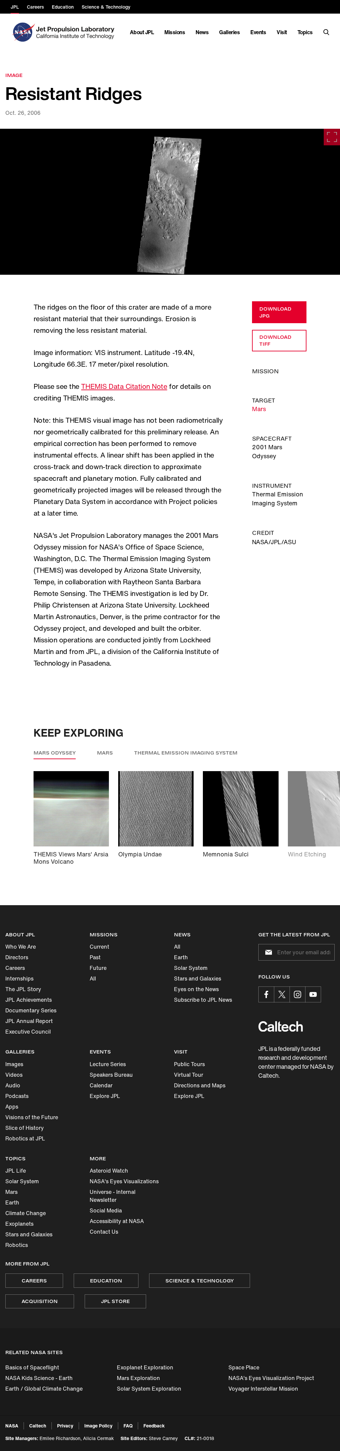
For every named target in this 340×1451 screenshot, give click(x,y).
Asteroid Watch (109, 1171)
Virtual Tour (188, 1075)
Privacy (65, 1425)
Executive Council (28, 1032)
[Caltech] (280, 1026)
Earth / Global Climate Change (44, 1389)
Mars (259, 408)
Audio (12, 1085)
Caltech (37, 1425)
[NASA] (22, 32)
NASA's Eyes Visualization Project (271, 1378)
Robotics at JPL (25, 1138)
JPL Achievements (28, 1000)
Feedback (154, 1425)
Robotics (16, 1245)
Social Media (106, 1210)
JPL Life (15, 1171)
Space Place (243, 1367)
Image (14, 75)
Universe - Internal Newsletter (112, 1196)
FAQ (128, 1425)
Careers (15, 968)
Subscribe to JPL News (203, 1000)
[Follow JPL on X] (282, 994)
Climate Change (25, 1213)
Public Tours (189, 1064)
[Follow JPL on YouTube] (313, 994)
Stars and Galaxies (197, 978)
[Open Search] (326, 32)
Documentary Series (30, 1010)
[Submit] (267, 952)
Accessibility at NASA (117, 1221)
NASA (11, 1425)
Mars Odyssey (55, 752)
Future (98, 968)
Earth (181, 957)
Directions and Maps (199, 1085)
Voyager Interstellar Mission (263, 1389)
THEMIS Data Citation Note (124, 386)
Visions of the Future (31, 1117)
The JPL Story (23, 989)
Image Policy (98, 1425)
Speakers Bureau (111, 1075)
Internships (19, 978)
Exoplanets (19, 1224)
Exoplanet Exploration (145, 1367)
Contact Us (104, 1232)
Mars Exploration (138, 1378)
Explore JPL (105, 1096)
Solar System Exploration (149, 1389)
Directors (16, 957)
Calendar (101, 1085)
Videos (14, 1075)
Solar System (191, 968)
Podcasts (17, 1096)
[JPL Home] (76, 32)
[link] (170, 202)
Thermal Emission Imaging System (185, 752)
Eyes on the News (196, 989)
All (93, 978)
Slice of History (24, 1128)
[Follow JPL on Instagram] (297, 994)
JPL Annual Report (29, 1021)
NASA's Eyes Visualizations (124, 1181)
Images (14, 1064)
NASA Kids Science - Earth (39, 1378)
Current (99, 947)
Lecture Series (108, 1064)
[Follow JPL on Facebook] (266, 994)
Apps (11, 1107)
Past (95, 957)
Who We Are (20, 947)
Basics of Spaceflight (32, 1367)
